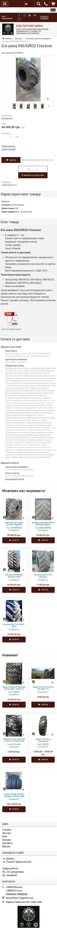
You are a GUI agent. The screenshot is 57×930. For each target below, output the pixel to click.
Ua (29, 3)
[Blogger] (29, 15)
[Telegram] (35, 15)
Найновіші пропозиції (8, 147)
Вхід (53, 10)
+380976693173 (9, 185)
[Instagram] (24, 15)
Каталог (6, 839)
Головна (6, 829)
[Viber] (19, 19)
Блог (4, 836)
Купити (12, 160)
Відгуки (6, 846)
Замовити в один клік (33, 175)
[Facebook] (19, 15)
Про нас (6, 832)
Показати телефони (44, 17)
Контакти (7, 843)
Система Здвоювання (11, 329)
